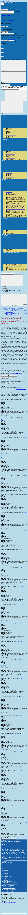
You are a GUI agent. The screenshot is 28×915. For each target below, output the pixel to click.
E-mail (15, 33)
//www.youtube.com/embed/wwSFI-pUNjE (11, 770)
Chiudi (2, 48)
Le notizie (5, 289)
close (2, 113)
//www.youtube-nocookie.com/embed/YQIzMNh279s (13, 494)
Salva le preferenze (12, 838)
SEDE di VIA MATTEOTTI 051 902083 (14, 850)
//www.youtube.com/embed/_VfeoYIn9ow (10, 641)
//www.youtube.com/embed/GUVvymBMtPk (11, 586)
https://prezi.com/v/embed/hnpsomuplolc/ (10, 805)
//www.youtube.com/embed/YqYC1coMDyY (11, 604)
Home (4, 286)
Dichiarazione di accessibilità (10, 884)
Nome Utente (17, 11)
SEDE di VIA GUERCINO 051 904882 (14, 852)
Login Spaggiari (11, 39)
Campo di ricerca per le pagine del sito (9, 272)
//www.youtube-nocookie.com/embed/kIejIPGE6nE (12, 512)
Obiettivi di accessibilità (8, 885)
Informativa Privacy (7, 881)
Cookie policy (6, 878)
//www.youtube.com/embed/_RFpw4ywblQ (11, 623)
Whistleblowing (7, 886)
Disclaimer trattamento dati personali (9, 902)
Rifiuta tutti (12, 375)
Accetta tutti (5, 377)
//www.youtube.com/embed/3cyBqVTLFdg (11, 567)
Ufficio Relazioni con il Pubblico (10, 882)
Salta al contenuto (5, 1)
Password (16, 12)
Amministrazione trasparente (9, 889)
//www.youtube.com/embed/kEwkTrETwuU (11, 715)
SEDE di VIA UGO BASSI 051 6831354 (15, 853)
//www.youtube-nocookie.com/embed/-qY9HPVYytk (13, 399)
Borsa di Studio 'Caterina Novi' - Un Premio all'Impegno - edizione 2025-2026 (13, 308)
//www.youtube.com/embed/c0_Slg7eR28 (10, 659)
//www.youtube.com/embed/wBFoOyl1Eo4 (11, 752)
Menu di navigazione (19, 305)
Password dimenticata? (6, 15)
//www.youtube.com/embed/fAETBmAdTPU (11, 696)
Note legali (5, 880)
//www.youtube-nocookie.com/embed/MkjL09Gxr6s (13, 437)
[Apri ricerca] (16, 95)
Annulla (2, 85)
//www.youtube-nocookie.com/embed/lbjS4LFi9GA (12, 531)
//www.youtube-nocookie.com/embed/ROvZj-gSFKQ (13, 475)
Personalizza (4, 375)
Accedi (2, 3)
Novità (5, 288)
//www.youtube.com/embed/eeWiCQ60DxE (11, 678)
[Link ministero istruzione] (7, 2)
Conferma (8, 85)
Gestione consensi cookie (9, 888)
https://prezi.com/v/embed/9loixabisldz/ (10, 788)
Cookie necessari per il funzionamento (9, 393)
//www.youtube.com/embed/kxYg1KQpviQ (11, 733)
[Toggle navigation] (12, 107)
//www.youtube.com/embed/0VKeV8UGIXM (11, 549)
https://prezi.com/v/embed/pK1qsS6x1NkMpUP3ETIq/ (13, 823)
